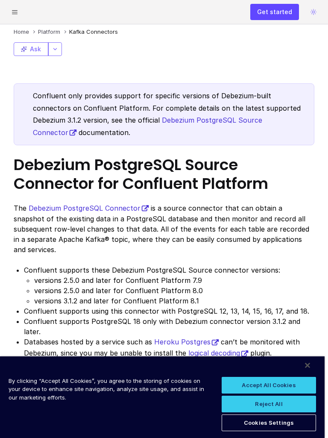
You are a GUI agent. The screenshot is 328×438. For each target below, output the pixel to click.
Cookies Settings (269, 422)
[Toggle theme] (313, 12)
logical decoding (214, 353)
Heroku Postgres (182, 342)
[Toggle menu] (14, 12)
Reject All (268, 403)
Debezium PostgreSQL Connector (85, 208)
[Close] (307, 365)
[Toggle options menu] (55, 49)
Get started (274, 11)
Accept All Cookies (269, 385)
